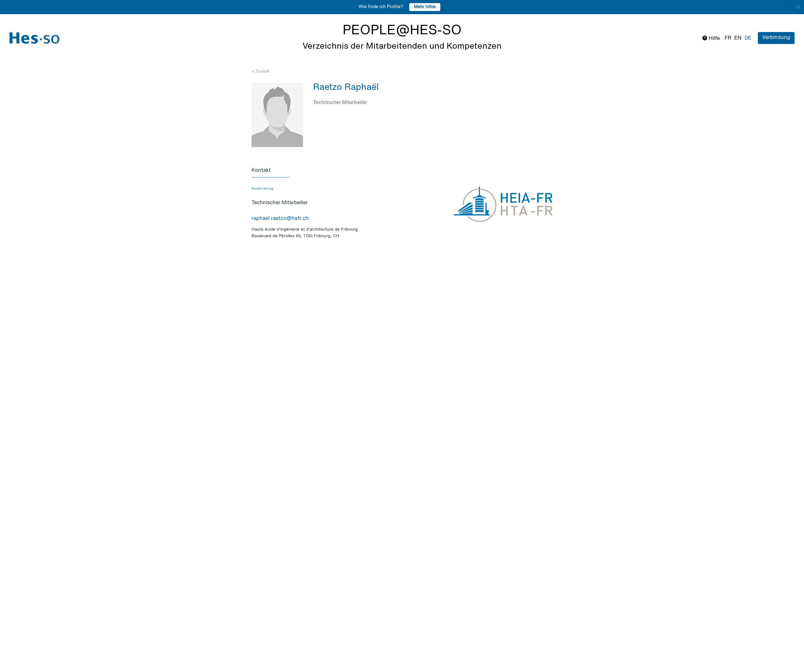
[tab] (270, 171)
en (738, 38)
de (748, 38)
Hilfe (714, 38)
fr (728, 38)
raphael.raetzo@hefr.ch (280, 218)
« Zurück (260, 71)
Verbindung (776, 37)
